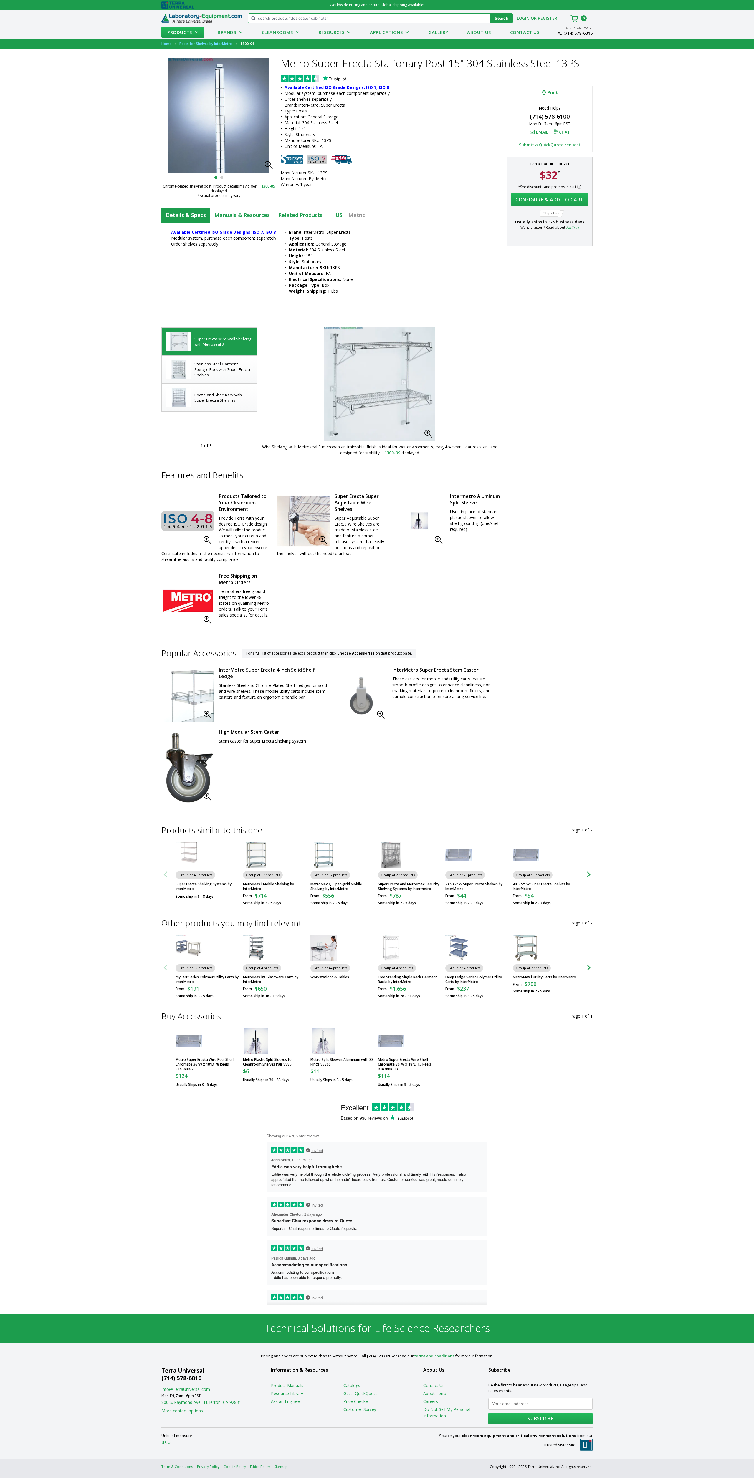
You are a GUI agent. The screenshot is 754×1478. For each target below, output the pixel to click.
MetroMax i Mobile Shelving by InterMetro (268, 886)
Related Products (300, 214)
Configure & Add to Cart (549, 200)
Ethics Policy (260, 1466)
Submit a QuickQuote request (550, 145)
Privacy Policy (208, 1466)
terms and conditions (434, 1355)
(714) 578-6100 (550, 116)
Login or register (537, 18)
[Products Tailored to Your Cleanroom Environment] (187, 520)
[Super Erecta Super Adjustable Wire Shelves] (303, 520)
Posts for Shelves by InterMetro (205, 43)
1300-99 (392, 452)
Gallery (438, 32)
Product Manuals (287, 1385)
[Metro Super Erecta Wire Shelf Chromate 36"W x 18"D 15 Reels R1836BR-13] (391, 1041)
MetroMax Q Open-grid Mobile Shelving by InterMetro (336, 886)
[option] (209, 342)
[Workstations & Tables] (323, 948)
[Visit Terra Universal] (177, 5)
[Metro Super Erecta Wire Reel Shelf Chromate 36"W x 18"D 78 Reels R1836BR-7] (189, 1041)
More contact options (182, 1411)
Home (166, 43)
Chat (564, 132)
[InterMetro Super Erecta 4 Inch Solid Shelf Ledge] (187, 695)
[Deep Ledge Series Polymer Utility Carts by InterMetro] (458, 948)
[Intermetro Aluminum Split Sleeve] (419, 520)
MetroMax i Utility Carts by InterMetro (544, 977)
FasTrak (572, 227)
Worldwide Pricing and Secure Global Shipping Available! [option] (377, 4)
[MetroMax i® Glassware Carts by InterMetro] (256, 948)
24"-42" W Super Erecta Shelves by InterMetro (473, 886)
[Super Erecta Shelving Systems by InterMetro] (189, 855)
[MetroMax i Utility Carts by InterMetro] (526, 948)
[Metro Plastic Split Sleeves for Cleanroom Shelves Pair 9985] (256, 1041)
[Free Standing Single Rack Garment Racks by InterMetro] (391, 948)
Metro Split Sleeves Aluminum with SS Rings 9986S (341, 1062)
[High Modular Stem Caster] (187, 767)
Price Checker (356, 1401)
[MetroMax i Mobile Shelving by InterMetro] (256, 855)
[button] (270, 167)
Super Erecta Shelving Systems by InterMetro (204, 886)
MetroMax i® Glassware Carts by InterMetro (270, 979)
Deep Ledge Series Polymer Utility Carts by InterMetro (473, 979)
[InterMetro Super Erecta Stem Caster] (361, 695)
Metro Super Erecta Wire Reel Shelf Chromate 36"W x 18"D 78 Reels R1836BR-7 (205, 1064)
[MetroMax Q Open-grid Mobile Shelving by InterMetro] (323, 855)
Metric (356, 214)
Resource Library (287, 1393)
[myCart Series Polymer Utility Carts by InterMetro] (189, 948)
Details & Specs (186, 214)
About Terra (434, 1393)
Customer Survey (359, 1409)
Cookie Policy (235, 1466)
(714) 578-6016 (578, 33)
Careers (430, 1401)
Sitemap (281, 1466)
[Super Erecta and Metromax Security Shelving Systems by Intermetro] (391, 855)
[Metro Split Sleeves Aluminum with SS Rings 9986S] (323, 1041)
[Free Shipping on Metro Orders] (187, 600)
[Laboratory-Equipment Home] (201, 18)
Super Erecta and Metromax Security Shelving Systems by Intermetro (408, 886)
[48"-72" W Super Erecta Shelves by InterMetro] (526, 855)
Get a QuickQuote (360, 1393)
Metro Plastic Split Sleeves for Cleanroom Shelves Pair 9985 (268, 1062)
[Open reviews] (325, 79)
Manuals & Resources (242, 214)
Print (553, 92)
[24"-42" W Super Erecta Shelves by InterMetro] (458, 855)
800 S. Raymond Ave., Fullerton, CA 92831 (201, 1402)
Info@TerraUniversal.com (185, 1389)
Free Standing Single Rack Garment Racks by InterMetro (407, 979)
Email (542, 132)
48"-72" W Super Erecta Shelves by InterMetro (541, 886)
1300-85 (268, 186)
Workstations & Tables (329, 977)
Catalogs (351, 1385)
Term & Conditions (177, 1466)
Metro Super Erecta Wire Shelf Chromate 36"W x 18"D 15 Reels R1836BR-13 (404, 1064)
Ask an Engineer (286, 1401)
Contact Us (525, 32)
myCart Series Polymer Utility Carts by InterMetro (207, 979)
